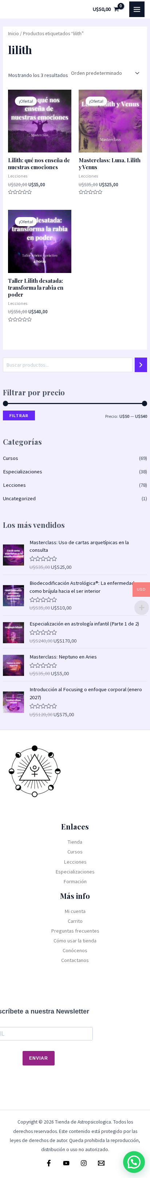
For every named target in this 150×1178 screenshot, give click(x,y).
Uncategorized (19, 498)
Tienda (75, 842)
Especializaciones (22, 471)
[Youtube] (66, 1163)
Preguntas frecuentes (75, 931)
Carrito (75, 921)
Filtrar (18, 415)
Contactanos (75, 960)
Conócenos (75, 950)
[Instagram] (83, 1163)
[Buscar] (141, 365)
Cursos (10, 458)
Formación (75, 881)
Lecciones (14, 485)
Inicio (13, 33)
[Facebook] (49, 1163)
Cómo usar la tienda (75, 940)
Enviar (38, 1058)
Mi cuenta (75, 911)
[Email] (101, 1163)
